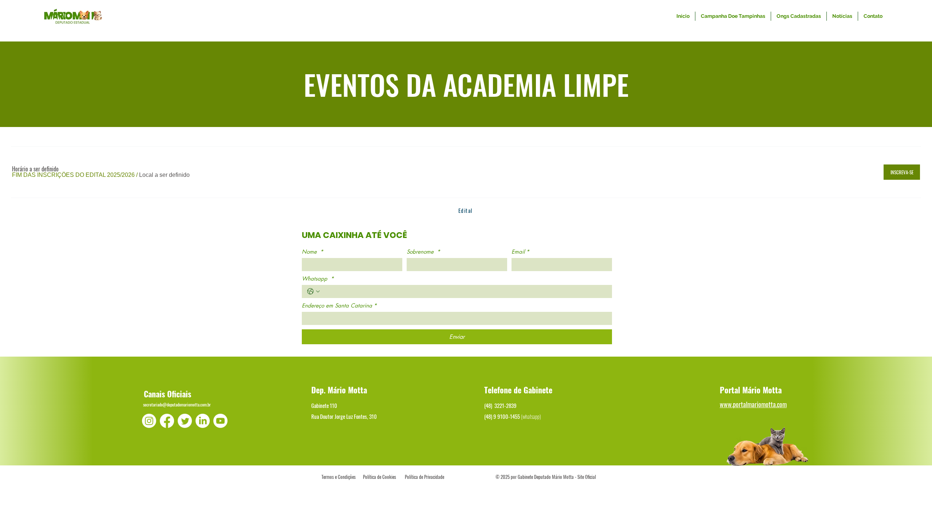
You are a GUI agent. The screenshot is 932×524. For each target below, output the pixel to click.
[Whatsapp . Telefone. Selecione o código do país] (313, 291)
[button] (73, 175)
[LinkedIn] (203, 421)
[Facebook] (167, 421)
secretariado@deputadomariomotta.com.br (177, 404)
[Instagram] (149, 421)
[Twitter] (185, 421)
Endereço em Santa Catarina (339, 305)
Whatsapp (318, 278)
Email (520, 252)
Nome (312, 252)
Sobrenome (423, 252)
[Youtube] (220, 421)
